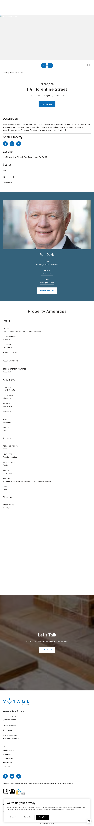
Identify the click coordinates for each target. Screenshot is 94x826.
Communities (8, 758)
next (50, 65)
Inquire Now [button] (47, 104)
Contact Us (7, 767)
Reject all (13, 817)
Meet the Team (8, 750)
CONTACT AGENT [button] (47, 290)
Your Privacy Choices (47, 823)
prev (44, 65)
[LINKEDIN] (18, 776)
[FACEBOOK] (5, 776)
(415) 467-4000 (9, 717)
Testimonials (7, 763)
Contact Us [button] (47, 650)
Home (5, 746)
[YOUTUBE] (12, 776)
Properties (7, 754)
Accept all (42, 817)
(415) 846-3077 (47, 274)
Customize (27, 817)
